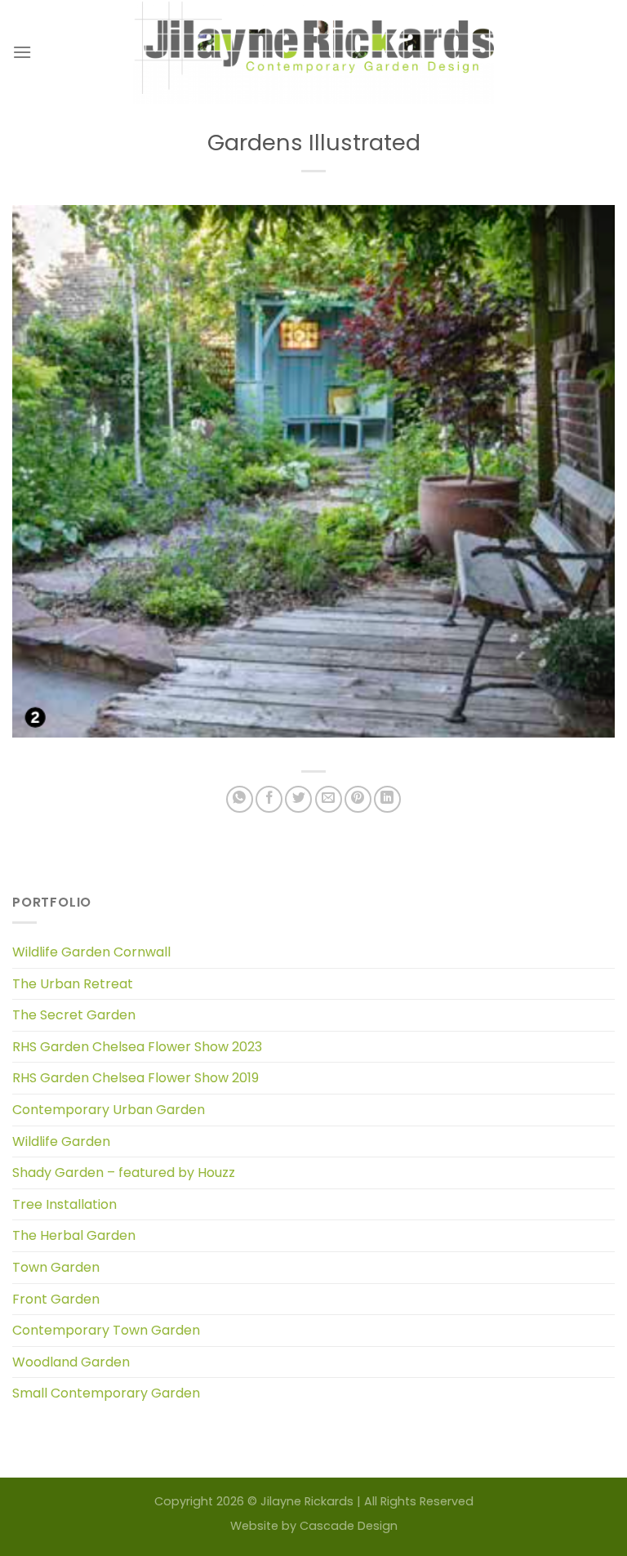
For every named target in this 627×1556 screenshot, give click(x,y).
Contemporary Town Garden (106, 1330)
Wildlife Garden (61, 1141)
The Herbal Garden (74, 1235)
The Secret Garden (74, 1014)
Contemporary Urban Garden (108, 1109)
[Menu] (22, 52)
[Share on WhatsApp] (239, 799)
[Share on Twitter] (298, 799)
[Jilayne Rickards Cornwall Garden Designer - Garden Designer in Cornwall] (313, 52)
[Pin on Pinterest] (358, 799)
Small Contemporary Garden (106, 1393)
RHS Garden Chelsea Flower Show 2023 (137, 1046)
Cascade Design (349, 1526)
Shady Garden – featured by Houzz (123, 1172)
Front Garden (56, 1299)
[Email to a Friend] (328, 799)
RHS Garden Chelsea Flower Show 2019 (135, 1077)
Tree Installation (64, 1204)
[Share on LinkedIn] (387, 799)
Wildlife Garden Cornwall (91, 952)
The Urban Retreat (72, 983)
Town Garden (56, 1267)
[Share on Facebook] (269, 799)
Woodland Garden (71, 1362)
